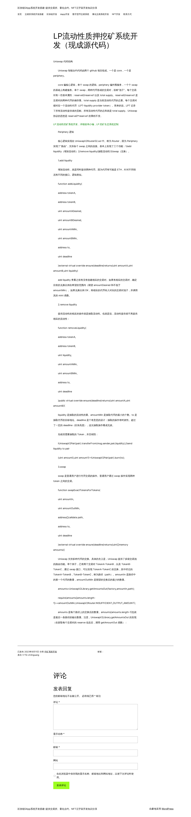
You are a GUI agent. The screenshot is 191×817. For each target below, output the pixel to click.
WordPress (167, 808)
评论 (56, 702)
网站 (55, 760)
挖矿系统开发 (50, 651)
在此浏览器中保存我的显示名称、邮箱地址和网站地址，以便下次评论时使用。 (95, 775)
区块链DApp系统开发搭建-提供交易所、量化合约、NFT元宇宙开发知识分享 (57, 7)
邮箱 (56, 747)
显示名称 (58, 734)
